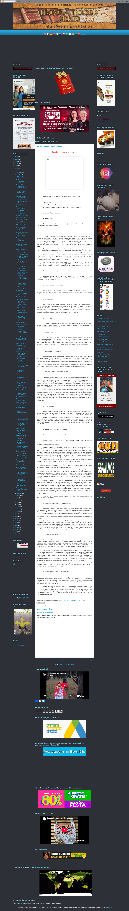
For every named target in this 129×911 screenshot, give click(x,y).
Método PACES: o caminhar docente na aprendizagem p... (22, 412)
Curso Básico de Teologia (103, 326)
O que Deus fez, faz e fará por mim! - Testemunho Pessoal (106, 355)
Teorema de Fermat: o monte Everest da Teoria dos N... (21, 437)
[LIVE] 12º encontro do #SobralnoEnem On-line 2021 (22, 263)
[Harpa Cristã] (24, 585)
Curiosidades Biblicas (102, 323)
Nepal (109, 394)
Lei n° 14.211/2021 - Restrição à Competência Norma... (21, 361)
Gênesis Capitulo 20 (21, 343)
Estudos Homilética (102, 339)
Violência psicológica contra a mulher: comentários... (21, 340)
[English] (45, 34)
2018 (16, 518)
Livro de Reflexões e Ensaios (104, 347)
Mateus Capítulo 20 (21, 416)
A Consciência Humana (22, 225)
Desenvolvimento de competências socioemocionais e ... (21, 378)
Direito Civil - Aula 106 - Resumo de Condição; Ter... (22, 221)
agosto (18, 495)
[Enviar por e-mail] (37, 603)
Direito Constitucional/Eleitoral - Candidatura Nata (22, 253)
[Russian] (63, 34)
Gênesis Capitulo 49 (21, 453)
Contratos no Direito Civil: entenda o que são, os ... (22, 384)
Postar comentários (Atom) (67, 664)
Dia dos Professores (21, 356)
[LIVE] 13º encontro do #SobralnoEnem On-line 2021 (22, 201)
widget (111, 406)
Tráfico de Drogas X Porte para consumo (22, 408)
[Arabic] (76, 34)
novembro (19, 172)
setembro (19, 493)
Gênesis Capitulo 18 (21, 457)
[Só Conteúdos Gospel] (64, 859)
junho (18, 500)
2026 (16, 157)
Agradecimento (20, 440)
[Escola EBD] (23, 635)
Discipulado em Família (103, 331)
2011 (16, 534)
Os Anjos (43, 605)
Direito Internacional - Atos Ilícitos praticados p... (21, 228)
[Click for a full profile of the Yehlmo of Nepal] (106, 391)
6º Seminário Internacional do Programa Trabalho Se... (21, 277)
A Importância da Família (103, 318)
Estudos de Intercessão (103, 336)
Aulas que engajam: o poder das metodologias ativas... (21, 240)
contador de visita (22, 645)
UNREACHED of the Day (106, 375)
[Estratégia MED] (24, 109)
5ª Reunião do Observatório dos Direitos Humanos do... (21, 481)
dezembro (19, 170)
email (113, 404)
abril (18, 504)
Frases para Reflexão (102, 342)
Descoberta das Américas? (20, 371)
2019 (16, 516)
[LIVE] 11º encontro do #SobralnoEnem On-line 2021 (22, 367)
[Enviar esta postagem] (83, 600)
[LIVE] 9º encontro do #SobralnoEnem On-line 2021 (22, 474)
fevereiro (19, 509)
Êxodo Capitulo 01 (20, 389)
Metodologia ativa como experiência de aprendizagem (22, 353)
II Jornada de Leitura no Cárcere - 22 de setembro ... (22, 448)
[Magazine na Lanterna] (64, 807)
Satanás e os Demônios (52, 605)
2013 (16, 529)
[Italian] (57, 34)
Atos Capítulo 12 (20, 477)
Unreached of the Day (105, 404)
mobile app (102, 406)
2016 (16, 523)
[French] (48, 34)
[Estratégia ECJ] (106, 105)
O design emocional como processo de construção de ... (21, 272)
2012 (16, 531)
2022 (16, 165)
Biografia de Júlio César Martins (105, 321)
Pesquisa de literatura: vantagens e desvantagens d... (22, 193)
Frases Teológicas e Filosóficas (105, 344)
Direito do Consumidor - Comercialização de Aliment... (22, 469)
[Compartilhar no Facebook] (42, 603)
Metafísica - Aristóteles (22, 215)
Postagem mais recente (44, 660)
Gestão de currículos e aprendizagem (22, 207)
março (18, 506)
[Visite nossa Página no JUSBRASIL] (64, 737)
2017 (16, 520)
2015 (16, 525)
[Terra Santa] (106, 179)
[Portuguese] (67, 34)
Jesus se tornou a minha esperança (21, 399)
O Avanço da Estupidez (22, 465)
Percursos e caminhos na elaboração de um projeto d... (22, 420)
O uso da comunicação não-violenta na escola (22, 432)
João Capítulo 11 (20, 336)
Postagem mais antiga (85, 660)
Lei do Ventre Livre (21, 485)
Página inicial (65, 660)
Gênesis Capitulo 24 (21, 288)
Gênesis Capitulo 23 (21, 235)
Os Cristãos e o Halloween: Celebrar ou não (22, 181)
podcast (107, 406)
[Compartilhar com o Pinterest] (44, 603)
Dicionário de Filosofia (102, 329)
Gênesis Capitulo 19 (21, 387)
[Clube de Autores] (106, 247)
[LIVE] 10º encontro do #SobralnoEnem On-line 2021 (22, 425)
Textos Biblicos (101, 359)
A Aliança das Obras (21, 268)
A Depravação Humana (22, 299)
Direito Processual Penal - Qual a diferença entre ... (21, 309)
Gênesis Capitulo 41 (21, 428)
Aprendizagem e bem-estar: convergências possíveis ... (22, 489)
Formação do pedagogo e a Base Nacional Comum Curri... (22, 258)
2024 (16, 161)
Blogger (110, 907)
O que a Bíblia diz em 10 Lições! (105, 349)
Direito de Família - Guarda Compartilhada (21, 212)
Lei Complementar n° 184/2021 (21, 443)
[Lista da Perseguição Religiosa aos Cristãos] (106, 272)
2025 (16, 159)
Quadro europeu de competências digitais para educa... (22, 461)
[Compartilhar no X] (41, 603)
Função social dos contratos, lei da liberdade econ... (21, 393)
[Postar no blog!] (39, 603)
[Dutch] (60, 34)
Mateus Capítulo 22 (21, 204)
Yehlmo (104, 394)
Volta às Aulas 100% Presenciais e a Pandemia (21, 246)
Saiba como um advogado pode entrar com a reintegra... (20, 347)
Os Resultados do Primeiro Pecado (21, 197)
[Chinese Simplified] (79, 34)
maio (18, 502)
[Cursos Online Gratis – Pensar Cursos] (23, 597)
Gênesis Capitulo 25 (21, 249)
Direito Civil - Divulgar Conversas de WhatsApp (21, 326)
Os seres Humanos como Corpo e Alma (21, 177)
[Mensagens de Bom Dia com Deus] (64, 755)
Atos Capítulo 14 (20, 217)
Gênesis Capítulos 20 (21, 455)
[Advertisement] (64, 48)
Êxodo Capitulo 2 (20, 266)
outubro (19, 174)
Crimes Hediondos (20, 374)
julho (18, 498)
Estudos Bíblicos (101, 334)
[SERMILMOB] (106, 478)
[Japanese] (70, 34)
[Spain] (54, 34)
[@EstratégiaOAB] (64, 96)
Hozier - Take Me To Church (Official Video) (21, 404)
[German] (51, 34)
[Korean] (73, 34)
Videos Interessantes (102, 361)
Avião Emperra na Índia (22, 396)
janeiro (18, 511)
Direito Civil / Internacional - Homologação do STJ (21, 187)
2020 (16, 514)
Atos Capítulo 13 (20, 297)
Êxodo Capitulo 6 (20, 451)
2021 (16, 168)
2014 (16, 527)
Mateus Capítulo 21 (21, 322)
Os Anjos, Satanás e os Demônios (22, 232)
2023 (16, 163)
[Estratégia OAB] (24, 148)
